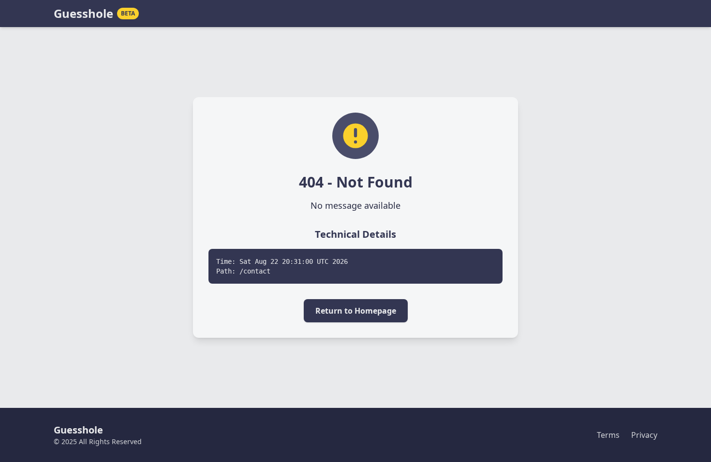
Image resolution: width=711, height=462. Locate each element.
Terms (608, 435)
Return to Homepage (355, 310)
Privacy (644, 435)
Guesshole (83, 13)
